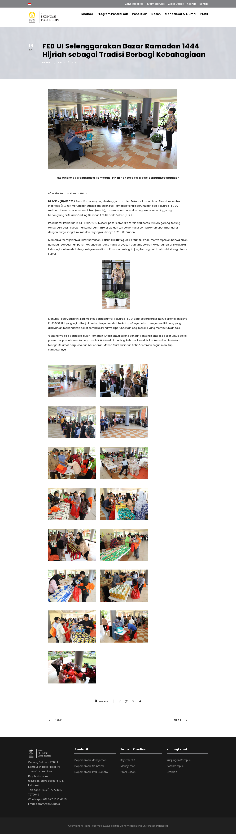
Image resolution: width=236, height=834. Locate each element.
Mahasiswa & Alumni (180, 14)
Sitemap (172, 772)
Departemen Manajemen (90, 760)
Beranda (86, 14)
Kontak (204, 3)
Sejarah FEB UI (129, 760)
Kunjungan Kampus (179, 760)
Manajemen (127, 766)
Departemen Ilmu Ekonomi (91, 772)
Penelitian (139, 14)
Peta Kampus (175, 766)
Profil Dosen (127, 772)
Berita (61, 62)
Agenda (191, 3)
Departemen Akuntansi (89, 766)
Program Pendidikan (112, 14)
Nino (49, 62)
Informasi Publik (156, 3)
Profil (204, 14)
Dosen (156, 14)
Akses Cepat (176, 3)
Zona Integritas (134, 3)
